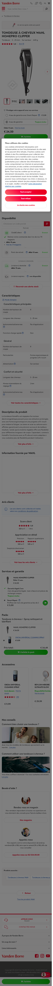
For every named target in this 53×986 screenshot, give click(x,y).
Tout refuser (26, 199)
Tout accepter (26, 192)
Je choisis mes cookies (26, 205)
